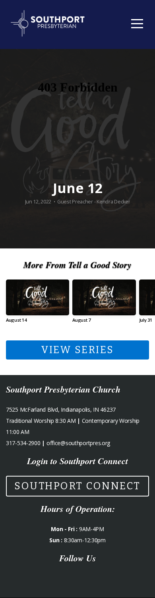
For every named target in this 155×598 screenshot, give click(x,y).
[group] (37, 303)
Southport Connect (77, 486)
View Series (77, 350)
